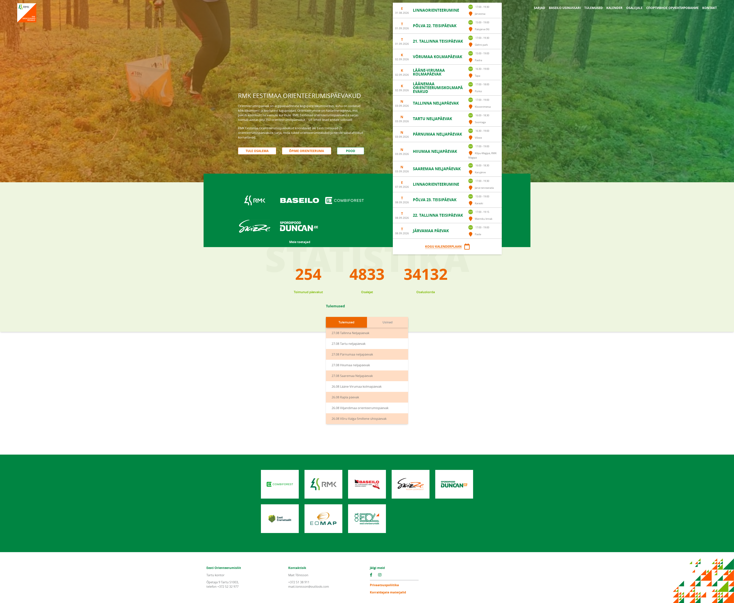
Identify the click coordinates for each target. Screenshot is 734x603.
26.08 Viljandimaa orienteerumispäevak (360, 408)
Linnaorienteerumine (436, 10)
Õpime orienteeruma (306, 151)
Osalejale (634, 8)
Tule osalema (257, 151)
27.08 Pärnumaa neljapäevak (352, 354)
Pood (350, 151)
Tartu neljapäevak (432, 118)
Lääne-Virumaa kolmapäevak (429, 72)
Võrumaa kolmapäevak (437, 56)
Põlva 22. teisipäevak (434, 25)
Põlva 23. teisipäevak (434, 199)
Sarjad (539, 8)
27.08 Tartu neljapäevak (348, 344)
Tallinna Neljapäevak (436, 103)
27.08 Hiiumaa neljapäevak (351, 365)
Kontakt (709, 8)
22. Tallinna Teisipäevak (438, 215)
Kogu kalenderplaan (443, 246)
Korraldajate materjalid (388, 592)
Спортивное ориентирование (672, 8)
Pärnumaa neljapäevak (437, 134)
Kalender (614, 8)
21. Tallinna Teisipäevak (438, 41)
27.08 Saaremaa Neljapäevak (352, 376)
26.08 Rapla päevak (345, 397)
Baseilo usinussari (565, 8)
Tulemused (593, 8)
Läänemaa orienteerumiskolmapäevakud (438, 87)
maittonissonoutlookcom (308, 586)
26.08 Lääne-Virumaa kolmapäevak (357, 386)
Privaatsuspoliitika (384, 585)
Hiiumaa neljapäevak (435, 151)
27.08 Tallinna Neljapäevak (350, 333)
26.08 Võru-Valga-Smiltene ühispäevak (359, 419)
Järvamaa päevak (431, 230)
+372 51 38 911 (298, 582)
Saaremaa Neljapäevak (437, 168)
